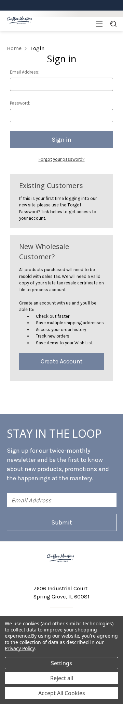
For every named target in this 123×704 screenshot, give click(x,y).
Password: (20, 103)
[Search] (113, 24)
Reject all (61, 678)
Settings (61, 663)
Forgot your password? (62, 159)
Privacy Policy (20, 648)
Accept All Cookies (61, 693)
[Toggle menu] (99, 24)
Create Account (62, 361)
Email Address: (24, 72)
